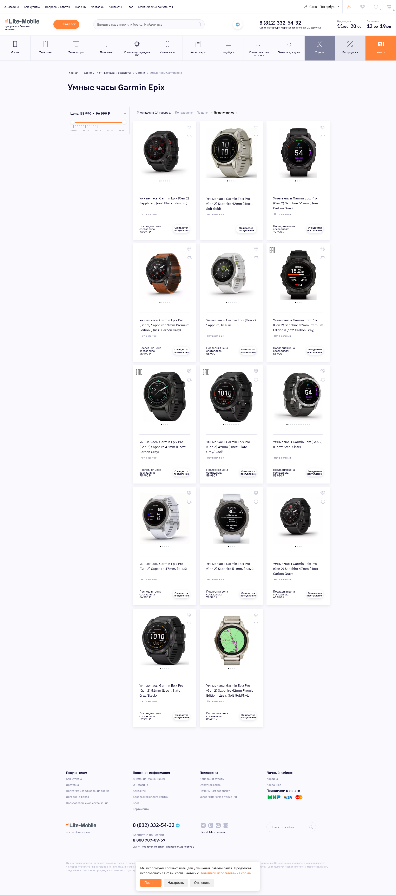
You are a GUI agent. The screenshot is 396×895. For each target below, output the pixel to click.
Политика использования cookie (88, 791)
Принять (150, 882)
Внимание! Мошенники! (149, 779)
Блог (130, 7)
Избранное (273, 785)
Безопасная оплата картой (151, 797)
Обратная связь (210, 785)
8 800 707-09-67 (149, 840)
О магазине (11, 7)
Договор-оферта (77, 797)
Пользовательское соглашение (87, 803)
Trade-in (80, 7)
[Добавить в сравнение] (189, 136)
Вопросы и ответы (57, 7)
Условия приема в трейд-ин (218, 797)
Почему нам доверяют (215, 791)
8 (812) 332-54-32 (280, 22)
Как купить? (32, 7)
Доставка (97, 7)
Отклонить (202, 882)
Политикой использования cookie (225, 873)
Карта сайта (141, 809)
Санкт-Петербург (322, 7)
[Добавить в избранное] (189, 128)
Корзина (272, 779)
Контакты (115, 7)
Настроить (176, 882)
